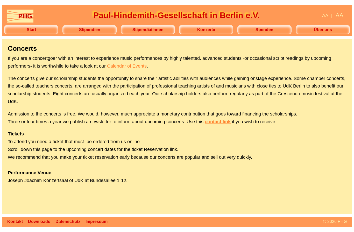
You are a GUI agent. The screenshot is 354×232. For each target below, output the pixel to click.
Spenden (264, 29)
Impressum (97, 221)
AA (325, 15)
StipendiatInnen (148, 29)
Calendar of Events (127, 66)
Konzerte (206, 29)
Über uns (323, 29)
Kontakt (15, 221)
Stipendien (89, 29)
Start (31, 29)
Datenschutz (67, 221)
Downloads (39, 221)
